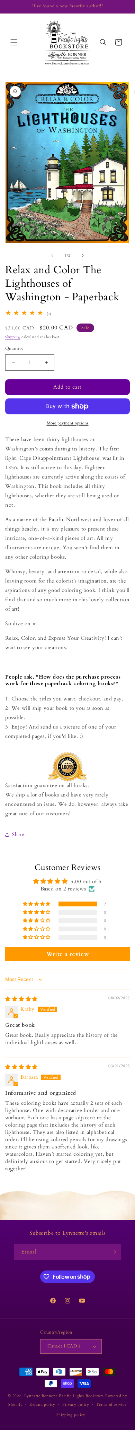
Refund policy (42, 1404)
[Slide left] (52, 255)
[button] (13, 42)
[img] (21, 999)
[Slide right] (82, 255)
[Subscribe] (113, 1252)
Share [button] (18, 834)
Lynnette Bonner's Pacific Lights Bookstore (64, 1395)
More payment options (68, 423)
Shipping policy (71, 1415)
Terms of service (111, 1404)
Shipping (12, 337)
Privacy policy (75, 1404)
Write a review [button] (67, 954)
